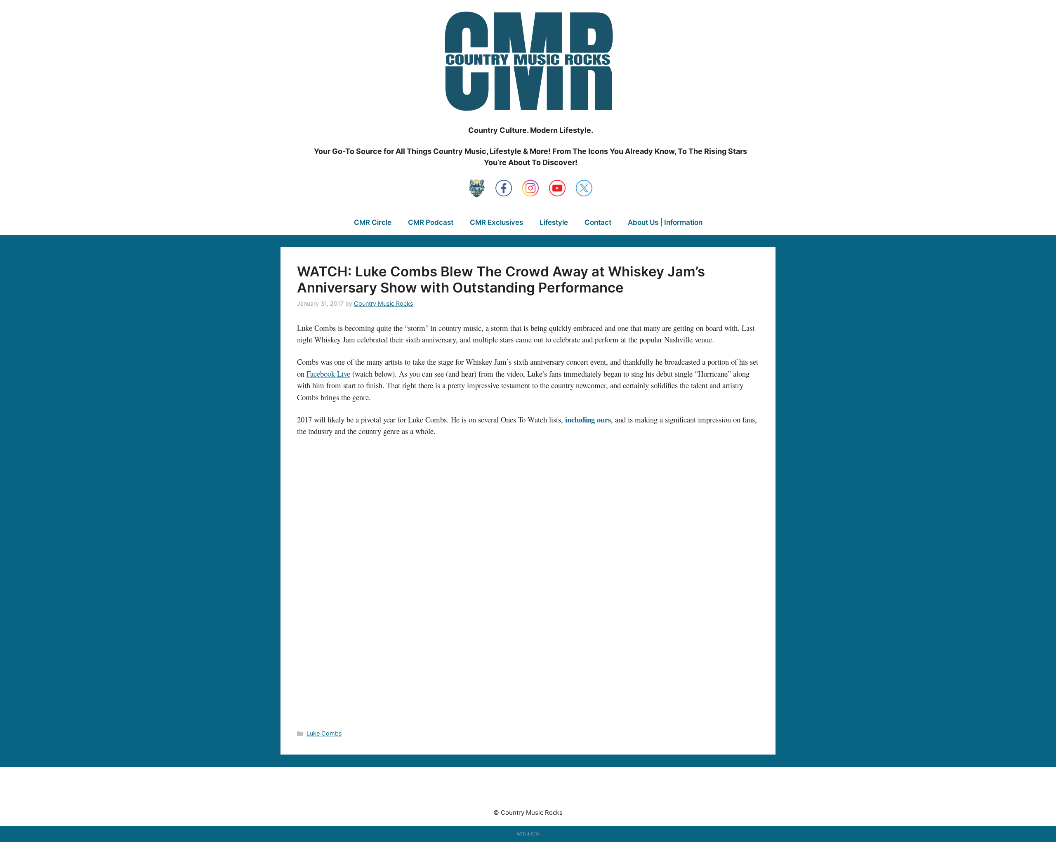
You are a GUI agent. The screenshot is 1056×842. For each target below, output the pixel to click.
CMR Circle (372, 222)
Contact (598, 222)
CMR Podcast (430, 222)
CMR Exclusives (496, 222)
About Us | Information (665, 222)
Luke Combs (324, 733)
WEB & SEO (528, 833)
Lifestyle (554, 222)
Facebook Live (328, 373)
